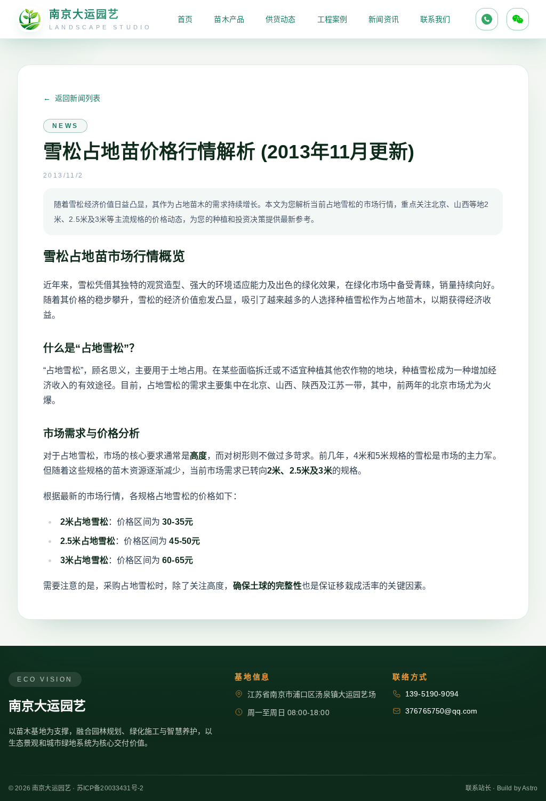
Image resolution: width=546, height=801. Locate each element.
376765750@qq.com (441, 711)
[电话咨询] (487, 19)
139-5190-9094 (432, 694)
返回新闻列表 (71, 98)
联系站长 (478, 788)
